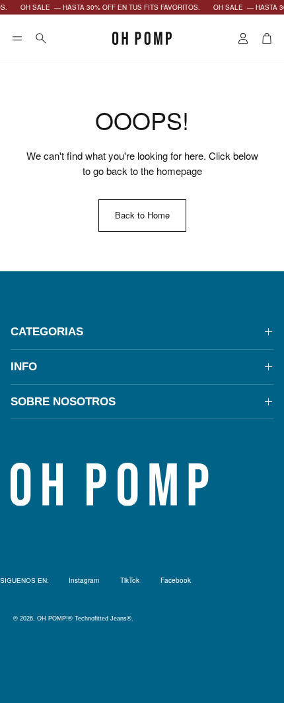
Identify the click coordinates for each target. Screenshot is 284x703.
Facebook (175, 580)
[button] (17, 38)
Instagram (84, 580)
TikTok (129, 580)
